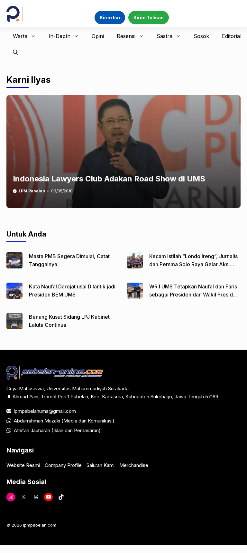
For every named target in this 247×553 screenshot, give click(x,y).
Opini (98, 36)
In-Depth (59, 36)
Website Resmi (23, 465)
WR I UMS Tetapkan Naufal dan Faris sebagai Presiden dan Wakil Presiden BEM (194, 294)
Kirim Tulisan (148, 17)
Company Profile (63, 465)
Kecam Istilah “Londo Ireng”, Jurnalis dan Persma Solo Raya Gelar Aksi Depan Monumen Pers (193, 264)
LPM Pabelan (32, 191)
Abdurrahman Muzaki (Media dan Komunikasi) (64, 421)
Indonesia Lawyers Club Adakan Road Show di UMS (109, 178)
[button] (15, 52)
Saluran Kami (100, 465)
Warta (20, 36)
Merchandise (133, 465)
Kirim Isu (110, 17)
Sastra (164, 36)
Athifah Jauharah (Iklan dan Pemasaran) (57, 430)
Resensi (126, 36)
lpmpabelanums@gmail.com (45, 411)
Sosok (201, 36)
